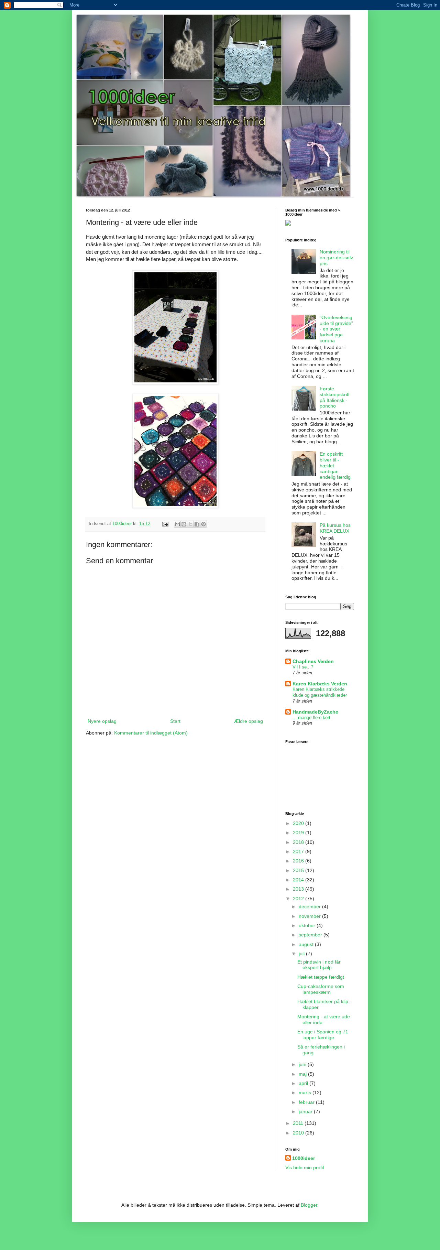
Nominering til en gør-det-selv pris (336, 257)
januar (306, 1111)
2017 (299, 851)
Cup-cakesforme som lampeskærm (320, 989)
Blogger (309, 1205)
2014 (299, 879)
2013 (299, 889)
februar (307, 1102)
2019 (299, 832)
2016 (299, 860)
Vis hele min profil (304, 1167)
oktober (308, 925)
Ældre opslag (248, 721)
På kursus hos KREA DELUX (335, 528)
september (311, 934)
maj (303, 1074)
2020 (299, 823)
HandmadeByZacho (316, 712)
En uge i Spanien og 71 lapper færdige (322, 1034)
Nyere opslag (102, 721)
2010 (299, 1132)
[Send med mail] (177, 524)
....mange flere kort (311, 717)
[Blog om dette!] (183, 524)
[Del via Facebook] (197, 524)
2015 (299, 870)
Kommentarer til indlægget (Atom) (151, 733)
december (310, 906)
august (307, 944)
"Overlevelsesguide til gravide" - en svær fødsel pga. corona (336, 329)
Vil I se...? (303, 667)
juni (303, 1064)
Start (175, 721)
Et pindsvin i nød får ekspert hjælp (319, 964)
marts (305, 1092)
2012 (299, 898)
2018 (299, 842)
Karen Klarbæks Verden (320, 683)
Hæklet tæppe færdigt (320, 977)
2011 (299, 1123)
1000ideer (303, 1158)
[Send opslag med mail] (165, 523)
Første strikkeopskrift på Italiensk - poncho (335, 397)
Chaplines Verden (313, 661)
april (304, 1083)
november (310, 916)
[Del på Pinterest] (203, 524)
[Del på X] (190, 524)
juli (302, 953)
